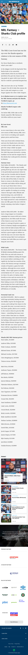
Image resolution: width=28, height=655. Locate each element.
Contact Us (13, 646)
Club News (4, 26)
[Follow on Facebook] (20, 628)
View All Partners (14, 622)
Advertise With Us (20, 646)
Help (9, 646)
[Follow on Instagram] (25, 628)
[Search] (26, 1)
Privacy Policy (17, 643)
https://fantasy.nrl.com (10, 103)
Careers (5, 646)
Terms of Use (10, 643)
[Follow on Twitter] (23, 628)
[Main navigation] (2, 1)
